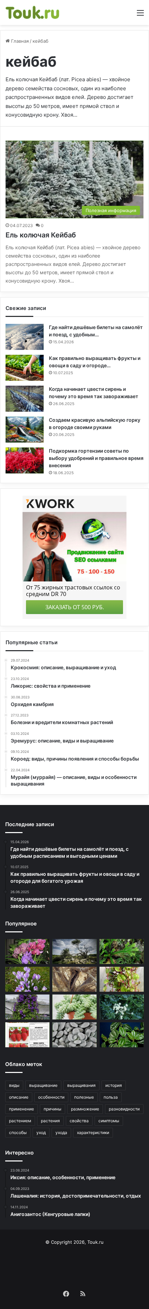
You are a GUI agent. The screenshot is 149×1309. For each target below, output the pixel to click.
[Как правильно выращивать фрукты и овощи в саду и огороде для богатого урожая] (25, 368)
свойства (79, 1120)
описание (18, 1097)
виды (14, 1085)
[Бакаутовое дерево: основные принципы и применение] (74, 951)
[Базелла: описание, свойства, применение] (121, 979)
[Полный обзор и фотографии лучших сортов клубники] (27, 1034)
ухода (61, 1132)
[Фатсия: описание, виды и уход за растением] (121, 1007)
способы (18, 1132)
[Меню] (140, 15)
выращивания (81, 1085)
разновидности (124, 1108)
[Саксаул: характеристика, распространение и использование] (74, 979)
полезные (84, 1097)
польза (111, 1097)
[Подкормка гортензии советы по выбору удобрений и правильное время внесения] (25, 460)
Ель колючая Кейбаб (41, 235)
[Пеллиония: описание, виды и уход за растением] (121, 1034)
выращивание (43, 1085)
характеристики (93, 1132)
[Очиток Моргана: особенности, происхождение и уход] (74, 1007)
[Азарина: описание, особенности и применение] (27, 1007)
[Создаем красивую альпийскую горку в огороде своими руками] (25, 430)
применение (21, 1108)
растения (50, 1120)
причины (52, 1108)
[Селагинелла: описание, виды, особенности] (121, 951)
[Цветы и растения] (33, 12)
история (113, 1085)
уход (41, 1132)
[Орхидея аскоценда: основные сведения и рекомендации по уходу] (27, 951)
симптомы (108, 1120)
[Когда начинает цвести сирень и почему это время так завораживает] (25, 399)
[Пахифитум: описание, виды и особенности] (74, 1034)
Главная (19, 41)
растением (20, 1120)
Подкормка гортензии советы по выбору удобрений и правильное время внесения (96, 458)
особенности (51, 1097)
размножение (85, 1108)
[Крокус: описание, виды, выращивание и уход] (27, 979)
